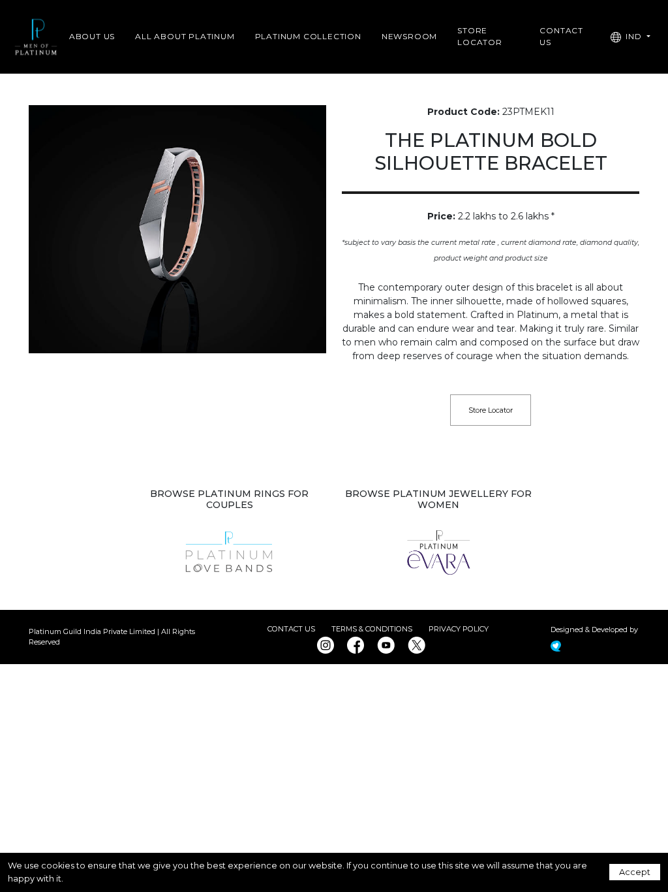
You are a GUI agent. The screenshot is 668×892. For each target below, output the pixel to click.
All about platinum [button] (184, 36)
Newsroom (409, 36)
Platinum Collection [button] (308, 36)
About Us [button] (92, 36)
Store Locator (479, 36)
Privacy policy (459, 628)
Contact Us (291, 628)
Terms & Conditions (371, 628)
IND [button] (634, 36)
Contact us (561, 36)
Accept (634, 872)
